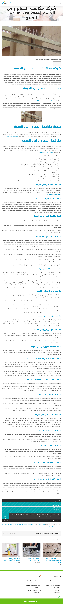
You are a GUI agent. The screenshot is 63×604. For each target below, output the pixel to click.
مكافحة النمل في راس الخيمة (49, 394)
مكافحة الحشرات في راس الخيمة (47, 268)
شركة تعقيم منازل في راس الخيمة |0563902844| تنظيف (12, 550)
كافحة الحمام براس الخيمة (41, 140)
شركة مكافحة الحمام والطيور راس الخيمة (44, 358)
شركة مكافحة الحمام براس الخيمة (47, 216)
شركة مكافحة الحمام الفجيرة (46, 152)
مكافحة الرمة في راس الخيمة (49, 291)
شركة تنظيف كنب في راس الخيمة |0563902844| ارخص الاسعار (54, 550)
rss (39, 576)
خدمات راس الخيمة (42, 524)
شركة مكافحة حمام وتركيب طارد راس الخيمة (43, 379)
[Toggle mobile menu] (60, 3)
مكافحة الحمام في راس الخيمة (48, 184)
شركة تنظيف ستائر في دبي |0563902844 (34, 591)
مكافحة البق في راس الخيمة (49, 316)
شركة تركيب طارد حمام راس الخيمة (46, 462)
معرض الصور (50, 550)
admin (57, 524)
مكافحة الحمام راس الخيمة (42, 88)
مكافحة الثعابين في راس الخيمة (48, 414)
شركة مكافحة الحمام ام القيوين (45, 100)
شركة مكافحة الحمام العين (13, 137)
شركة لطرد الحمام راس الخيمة (48, 198)
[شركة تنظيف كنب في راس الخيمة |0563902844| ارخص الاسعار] (52, 550)
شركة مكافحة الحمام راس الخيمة (37, 68)
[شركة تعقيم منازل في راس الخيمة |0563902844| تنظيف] (11, 550)
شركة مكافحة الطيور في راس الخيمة (46, 346)
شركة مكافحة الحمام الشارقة (54, 194)
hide (59, 63)
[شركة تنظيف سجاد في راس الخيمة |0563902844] (31, 550)
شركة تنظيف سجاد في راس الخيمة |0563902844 (33, 550)
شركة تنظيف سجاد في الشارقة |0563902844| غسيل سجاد (33, 581)
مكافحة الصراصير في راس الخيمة (47, 329)
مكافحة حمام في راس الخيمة (49, 430)
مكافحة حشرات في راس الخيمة (48, 236)
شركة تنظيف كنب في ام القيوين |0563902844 (33, 586)
